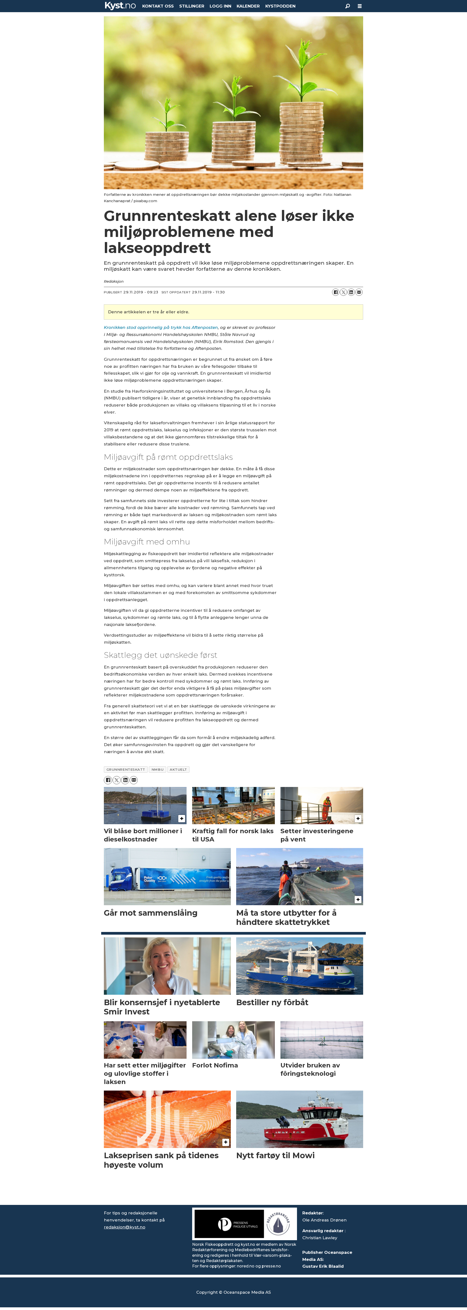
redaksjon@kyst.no (124, 1227)
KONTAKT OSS (158, 6)
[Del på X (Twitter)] (343, 292)
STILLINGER (191, 6)
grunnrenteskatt (126, 769)
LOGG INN (220, 6)
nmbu (157, 769)
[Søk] (347, 6)
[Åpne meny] (359, 6)
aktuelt (178, 769)
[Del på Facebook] (335, 292)
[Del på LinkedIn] (351, 292)
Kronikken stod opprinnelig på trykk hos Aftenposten (161, 327)
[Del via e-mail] (359, 292)
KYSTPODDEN (280, 6)
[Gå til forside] (120, 6)
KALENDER (248, 6)
